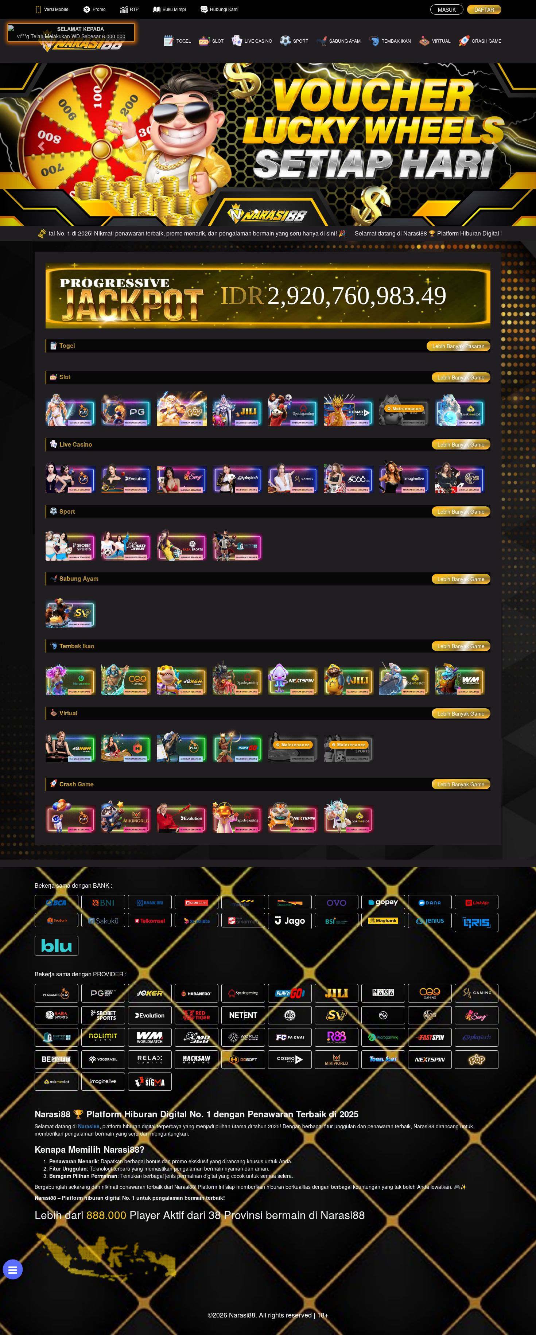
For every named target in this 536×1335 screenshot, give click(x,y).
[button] (40, 144)
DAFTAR (484, 9)
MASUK (447, 9)
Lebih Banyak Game (461, 377)
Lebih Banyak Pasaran (458, 346)
